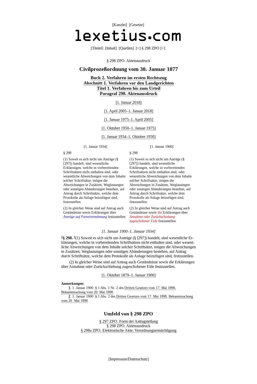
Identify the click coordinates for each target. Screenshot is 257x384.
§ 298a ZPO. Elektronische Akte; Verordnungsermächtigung (128, 330)
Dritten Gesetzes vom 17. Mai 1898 (149, 288)
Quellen (126, 48)
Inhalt (110, 48)
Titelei (97, 48)
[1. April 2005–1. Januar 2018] (128, 111)
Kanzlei (119, 25)
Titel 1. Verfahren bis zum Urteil (128, 88)
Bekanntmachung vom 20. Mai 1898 (87, 292)
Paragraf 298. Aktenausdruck (128, 93)
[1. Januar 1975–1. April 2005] (128, 119)
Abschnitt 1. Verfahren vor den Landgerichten (129, 82)
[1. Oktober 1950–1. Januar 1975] (129, 128)
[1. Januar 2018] (129, 102)
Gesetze (136, 25)
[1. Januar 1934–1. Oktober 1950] (129, 136)
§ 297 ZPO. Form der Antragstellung (128, 321)
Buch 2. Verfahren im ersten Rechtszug (129, 77)
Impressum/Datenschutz (129, 359)
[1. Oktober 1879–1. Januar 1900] (129, 275)
